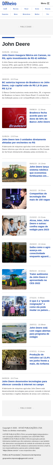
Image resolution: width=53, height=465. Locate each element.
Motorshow (26, 14)
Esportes (5, 14)
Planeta (47, 9)
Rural (26, 9)
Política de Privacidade (11, 455)
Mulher (37, 14)
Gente (37, 9)
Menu (16, 14)
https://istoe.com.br (10, 450)
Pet (48, 14)
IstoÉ (5, 9)
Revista (16, 9)
